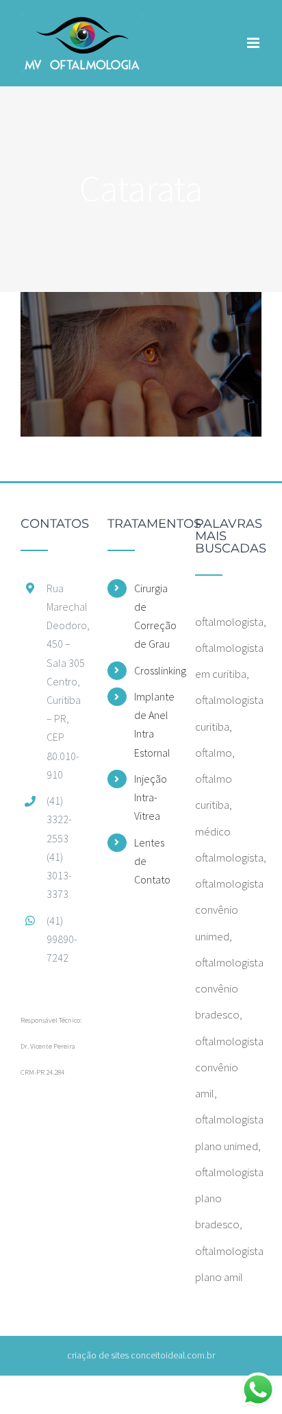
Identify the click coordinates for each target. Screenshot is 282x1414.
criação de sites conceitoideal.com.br (141, 1355)
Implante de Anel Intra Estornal (154, 724)
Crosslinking (154, 670)
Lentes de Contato (152, 861)
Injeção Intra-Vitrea (150, 797)
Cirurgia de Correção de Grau (154, 616)
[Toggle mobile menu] (254, 43)
